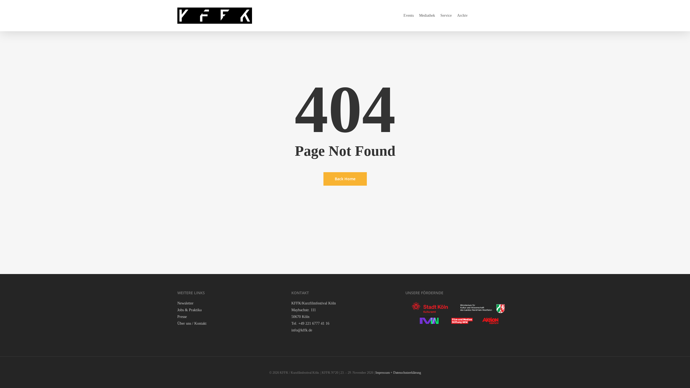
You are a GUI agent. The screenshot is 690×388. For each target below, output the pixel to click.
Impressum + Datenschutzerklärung (398, 373)
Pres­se (182, 317)
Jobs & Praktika (189, 310)
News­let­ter (185, 303)
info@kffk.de (301, 330)
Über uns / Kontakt (191, 323)
